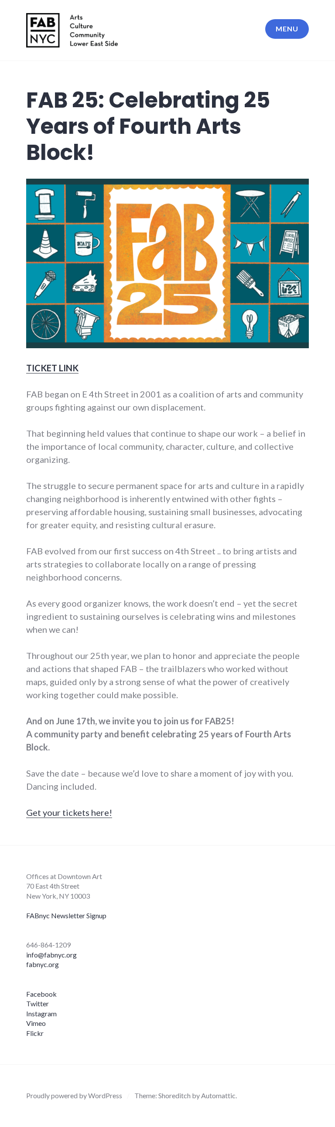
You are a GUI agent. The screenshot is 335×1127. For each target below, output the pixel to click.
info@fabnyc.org (51, 954)
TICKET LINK (52, 368)
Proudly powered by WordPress (74, 1095)
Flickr (35, 1033)
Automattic (218, 1095)
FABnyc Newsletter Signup (66, 915)
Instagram (41, 1013)
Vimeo (36, 1023)
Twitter (37, 1003)
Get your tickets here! (69, 812)
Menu (287, 28)
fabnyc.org (42, 964)
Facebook (41, 994)
